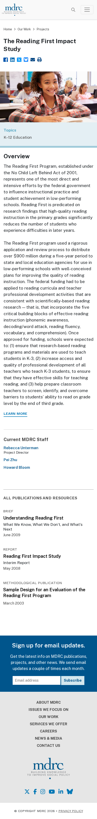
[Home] (16, 10)
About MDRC (48, 702)
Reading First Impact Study (32, 556)
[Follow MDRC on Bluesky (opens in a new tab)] (70, 791)
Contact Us (48, 745)
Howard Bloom (17, 467)
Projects (43, 29)
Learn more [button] (15, 413)
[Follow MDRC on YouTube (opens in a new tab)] (52, 791)
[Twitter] (19, 59)
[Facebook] (5, 59)
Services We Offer (48, 724)
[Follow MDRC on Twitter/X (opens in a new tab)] (27, 791)
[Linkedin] (12, 59)
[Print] (39, 59)
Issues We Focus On (48, 709)
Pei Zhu (10, 459)
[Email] (32, 59)
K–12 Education (18, 137)
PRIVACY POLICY (70, 811)
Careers (48, 731)
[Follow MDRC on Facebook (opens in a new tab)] (35, 791)
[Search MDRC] (73, 10)
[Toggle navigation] (87, 9)
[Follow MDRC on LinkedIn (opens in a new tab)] (60, 791)
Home (7, 29)
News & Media (48, 738)
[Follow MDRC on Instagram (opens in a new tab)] (42, 791)
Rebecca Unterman (21, 448)
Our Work (24, 29)
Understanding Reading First (33, 518)
